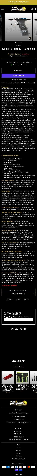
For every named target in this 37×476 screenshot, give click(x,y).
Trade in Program (18, 436)
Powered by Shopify (19, 474)
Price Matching (18, 434)
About (18, 447)
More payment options (18, 80)
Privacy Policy (18, 431)
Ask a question (18, 294)
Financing (18, 456)
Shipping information (18, 290)
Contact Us (18, 410)
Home (18, 45)
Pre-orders (18, 428)
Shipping (12, 56)
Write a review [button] (18, 319)
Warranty (18, 453)
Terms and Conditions (18, 458)
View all (18, 366)
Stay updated (18, 463)
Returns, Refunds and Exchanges (18, 439)
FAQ (18, 445)
